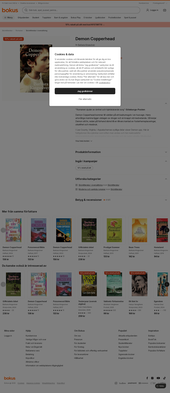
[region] (85, 76)
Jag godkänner (85, 91)
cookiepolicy (104, 82)
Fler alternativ (85, 99)
